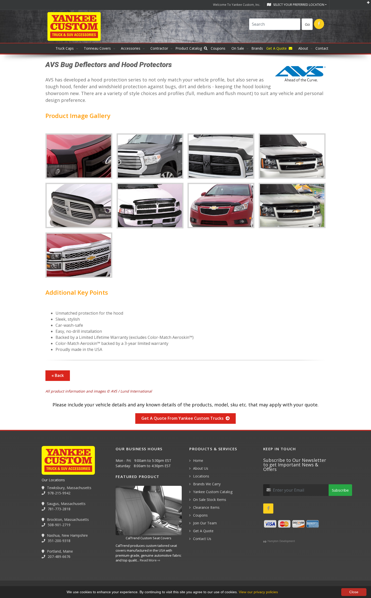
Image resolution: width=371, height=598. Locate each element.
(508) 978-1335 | (90, 571)
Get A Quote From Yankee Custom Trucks (183, 418)
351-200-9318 (58, 540)
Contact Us (202, 538)
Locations (201, 476)
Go (307, 24)
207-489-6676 (58, 556)
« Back (57, 375)
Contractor (159, 48)
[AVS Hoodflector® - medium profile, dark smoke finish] (292, 207)
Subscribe (340, 490)
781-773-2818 (58, 508)
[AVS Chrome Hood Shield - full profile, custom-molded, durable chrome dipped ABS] (79, 257)
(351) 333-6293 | (125, 571)
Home (198, 460)
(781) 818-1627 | (54, 571)
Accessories (130, 48)
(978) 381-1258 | (18, 571)
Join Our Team (205, 523)
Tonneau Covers (97, 48)
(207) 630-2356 (158, 571)
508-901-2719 (58, 524)
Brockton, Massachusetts (67, 519)
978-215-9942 (58, 493)
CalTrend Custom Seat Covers (148, 538)
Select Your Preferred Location (298, 5)
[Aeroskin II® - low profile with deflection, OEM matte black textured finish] (221, 158)
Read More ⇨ (150, 560)
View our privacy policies (258, 592)
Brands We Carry (207, 484)
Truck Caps (65, 48)
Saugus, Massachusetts (66, 503)
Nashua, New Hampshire (67, 535)
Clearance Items (206, 507)
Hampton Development (281, 541)
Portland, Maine (59, 551)
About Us (200, 468)
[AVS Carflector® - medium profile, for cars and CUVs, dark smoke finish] (221, 207)
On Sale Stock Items (209, 499)
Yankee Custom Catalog (212, 491)
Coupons (200, 515)
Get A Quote (203, 530)
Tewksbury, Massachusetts (68, 487)
